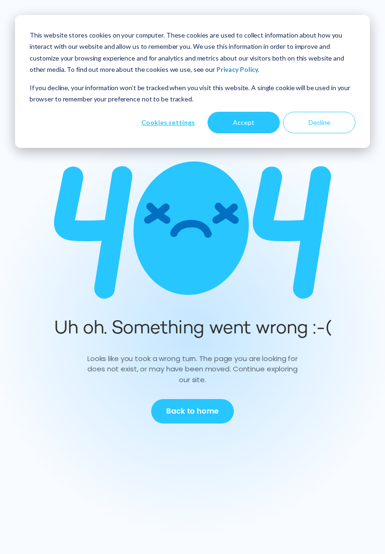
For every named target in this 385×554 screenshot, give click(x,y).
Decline (319, 122)
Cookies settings (168, 122)
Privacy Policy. (237, 69)
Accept (243, 122)
